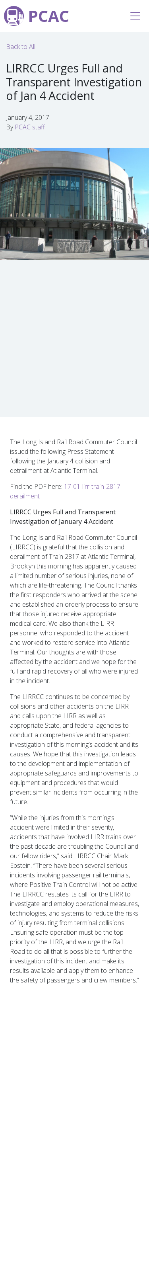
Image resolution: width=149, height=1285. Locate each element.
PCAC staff (30, 127)
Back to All (20, 46)
